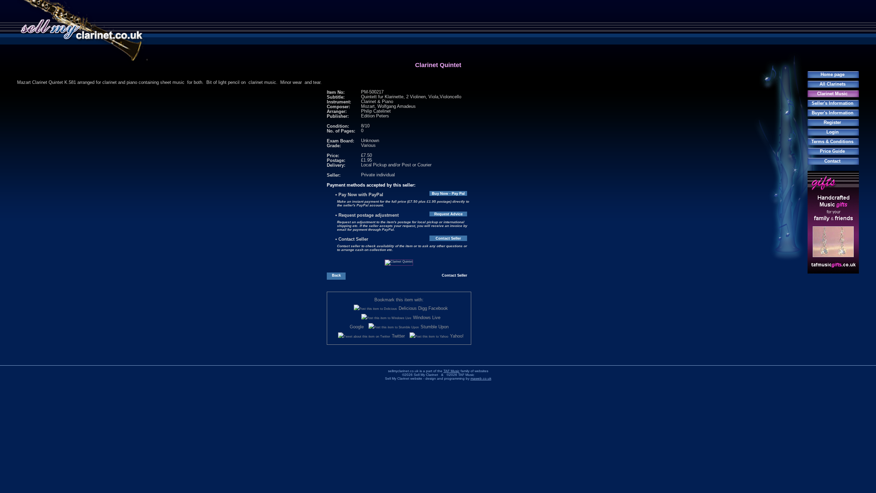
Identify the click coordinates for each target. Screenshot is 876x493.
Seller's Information (832, 103)
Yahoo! (457, 336)
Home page (833, 74)
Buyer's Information (832, 112)
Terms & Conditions (832, 141)
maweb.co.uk (481, 378)
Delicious (408, 308)
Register (832, 122)
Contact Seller (448, 238)
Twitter (398, 336)
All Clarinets (833, 84)
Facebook (438, 308)
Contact (832, 161)
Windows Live (426, 317)
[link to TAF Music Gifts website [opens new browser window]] (833, 272)
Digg (422, 308)
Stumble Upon (435, 326)
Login (832, 132)
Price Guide (832, 151)
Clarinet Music (832, 93)
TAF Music (451, 371)
